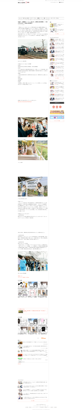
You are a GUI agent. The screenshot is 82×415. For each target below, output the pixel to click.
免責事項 (51, 407)
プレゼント (59, 0)
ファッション (48, 18)
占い (56, 0)
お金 (26, 18)
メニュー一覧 (62, 0)
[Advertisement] (41, 10)
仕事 (23, 18)
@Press (23, 24)
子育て (46, 0)
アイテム (34, 18)
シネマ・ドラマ (53, 18)
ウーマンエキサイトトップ (55, 2)
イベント (41, 18)
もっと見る (32, 400)
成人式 (19, 363)
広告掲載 (55, 407)
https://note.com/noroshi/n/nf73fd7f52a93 (25, 101)
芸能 (44, 18)
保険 (28, 18)
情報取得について (47, 407)
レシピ (50, 0)
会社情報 (26, 407)
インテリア (31, 18)
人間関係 (38, 18)
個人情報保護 (42, 407)
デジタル (57, 18)
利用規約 (30, 407)
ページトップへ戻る (57, 120)
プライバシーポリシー (35, 407)
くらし (48, 0)
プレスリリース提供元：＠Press (23, 277)
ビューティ (52, 0)
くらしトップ (20, 18)
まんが (55, 0)
